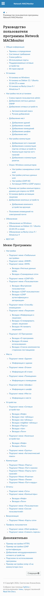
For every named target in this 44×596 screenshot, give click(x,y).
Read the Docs (9, 592)
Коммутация (11, 461)
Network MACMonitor (24, 4)
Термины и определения (20, 51)
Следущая (33, 573)
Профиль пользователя (16, 525)
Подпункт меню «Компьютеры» (23, 494)
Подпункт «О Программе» (21, 334)
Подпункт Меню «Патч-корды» (23, 482)
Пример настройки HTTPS (18, 544)
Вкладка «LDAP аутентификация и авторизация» (20, 297)
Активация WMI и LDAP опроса (26, 184)
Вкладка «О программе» (23, 338)
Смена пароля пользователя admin (24, 98)
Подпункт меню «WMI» (19, 264)
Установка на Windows (19, 78)
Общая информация (15, 47)
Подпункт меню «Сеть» (19, 491)
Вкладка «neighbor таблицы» (25, 423)
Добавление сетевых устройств (23, 107)
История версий (16, 69)
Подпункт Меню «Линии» (20, 480)
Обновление (11, 219)
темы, (21, 589)
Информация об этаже (22, 372)
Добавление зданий (21, 123)
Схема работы (15, 57)
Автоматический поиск (22, 111)
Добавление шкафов (21, 131)
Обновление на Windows (20, 223)
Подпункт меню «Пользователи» (23, 281)
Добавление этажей (21, 126)
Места (9, 354)
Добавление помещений (23, 129)
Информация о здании (22, 363)
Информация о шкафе (22, 389)
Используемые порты (19, 60)
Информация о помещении (24, 381)
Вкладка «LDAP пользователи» (25, 292)
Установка (10, 73)
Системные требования (19, 54)
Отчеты (9, 487)
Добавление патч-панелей (24, 143)
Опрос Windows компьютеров (22, 165)
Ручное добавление (20, 114)
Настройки (11, 251)
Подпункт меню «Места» (20, 394)
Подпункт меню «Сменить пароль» (24, 532)
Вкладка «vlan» (18, 429)
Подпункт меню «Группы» (20, 450)
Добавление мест (17, 118)
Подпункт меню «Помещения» (22, 376)
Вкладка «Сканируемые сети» (25, 274)
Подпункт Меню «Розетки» (21, 477)
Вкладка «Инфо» (19, 414)
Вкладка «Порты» (20, 426)
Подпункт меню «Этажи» (20, 367)
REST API (10, 239)
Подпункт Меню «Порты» (20, 465)
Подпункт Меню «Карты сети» (23, 520)
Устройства (11, 402)
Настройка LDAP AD (21, 181)
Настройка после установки (18, 94)
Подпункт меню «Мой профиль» (23, 529)
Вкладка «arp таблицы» (22, 420)
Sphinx (26, 587)
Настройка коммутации (19, 139)
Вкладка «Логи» (19, 431)
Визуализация (12, 516)
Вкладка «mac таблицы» (23, 417)
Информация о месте (21, 398)
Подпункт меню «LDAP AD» (21, 279)
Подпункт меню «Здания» (20, 359)
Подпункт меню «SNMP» (20, 261)
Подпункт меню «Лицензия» (21, 311)
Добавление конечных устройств (24, 200)
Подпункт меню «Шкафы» (21, 385)
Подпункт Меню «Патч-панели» (23, 468)
